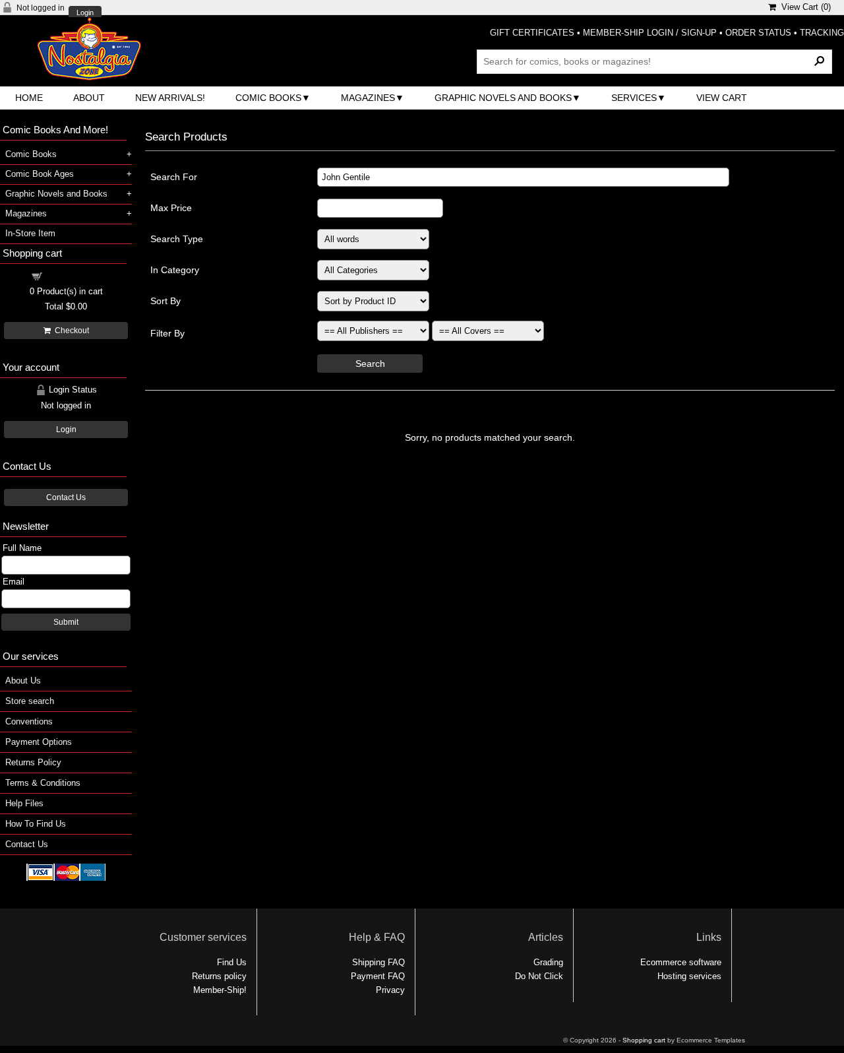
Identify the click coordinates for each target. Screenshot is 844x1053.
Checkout (70, 331)
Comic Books (268, 97)
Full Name (22, 548)
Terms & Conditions (42, 783)
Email (13, 582)
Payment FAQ (378, 976)
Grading (548, 962)
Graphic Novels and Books (503, 97)
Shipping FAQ (378, 962)
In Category (174, 270)
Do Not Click (539, 976)
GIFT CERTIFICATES (532, 33)
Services (634, 97)
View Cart (721, 97)
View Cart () (803, 7)
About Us (23, 681)
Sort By (165, 301)
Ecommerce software (680, 962)
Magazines (368, 97)
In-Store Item (30, 233)
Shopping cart (73, 275)
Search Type (176, 239)
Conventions (29, 721)
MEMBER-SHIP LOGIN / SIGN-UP (650, 33)
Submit (65, 622)
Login (85, 12)
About (89, 97)
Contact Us (66, 497)
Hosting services (689, 976)
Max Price (171, 208)
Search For (173, 177)
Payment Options (38, 742)
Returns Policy (33, 762)
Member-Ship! (220, 990)
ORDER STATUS (758, 33)
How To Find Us (35, 824)
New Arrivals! (170, 97)
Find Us (232, 962)
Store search (29, 701)
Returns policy (219, 976)
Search (370, 363)
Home (29, 97)
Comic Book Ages (39, 174)
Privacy (390, 990)
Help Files (24, 803)
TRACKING (822, 33)
